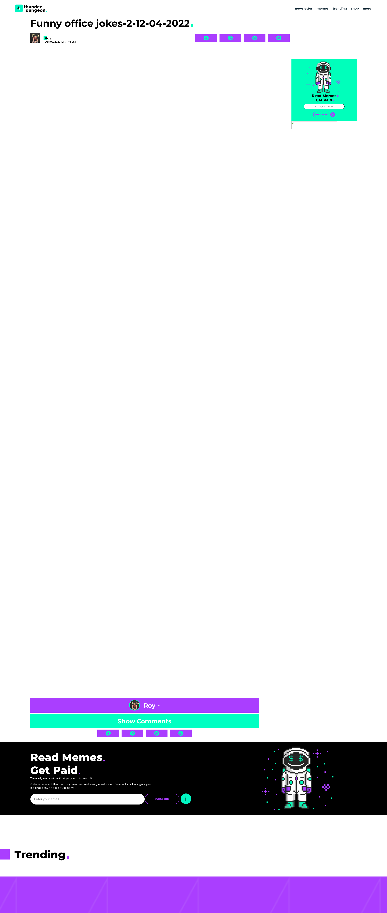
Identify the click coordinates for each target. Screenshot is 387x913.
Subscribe (321, 114)
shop (355, 8)
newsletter (303, 8)
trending (340, 8)
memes (322, 8)
